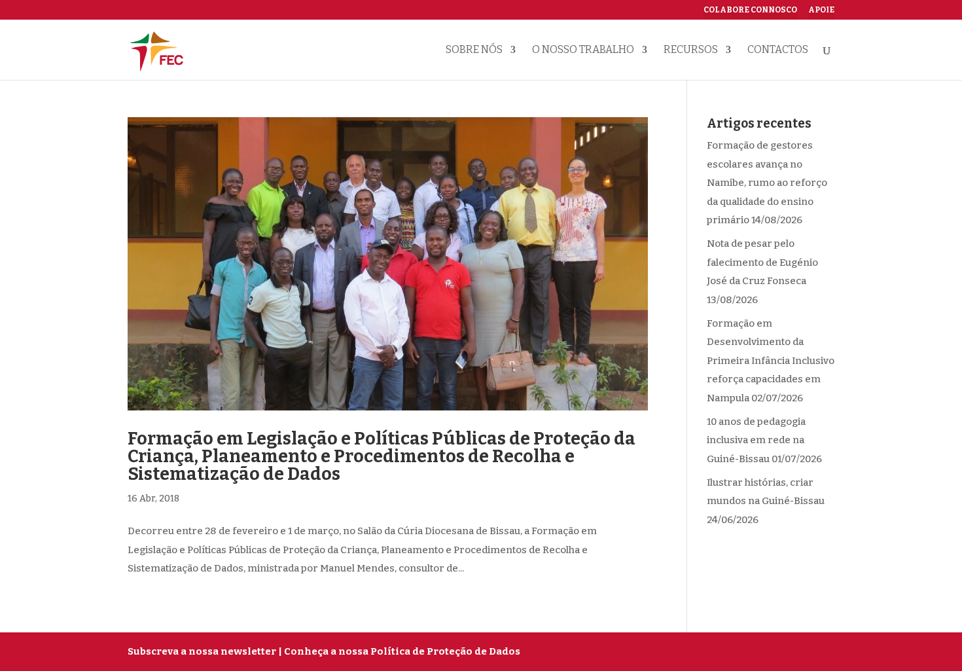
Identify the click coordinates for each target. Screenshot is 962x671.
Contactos (777, 50)
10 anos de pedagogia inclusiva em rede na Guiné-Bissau (756, 440)
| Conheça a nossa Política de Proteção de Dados (399, 651)
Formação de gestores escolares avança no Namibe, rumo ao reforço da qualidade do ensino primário (767, 182)
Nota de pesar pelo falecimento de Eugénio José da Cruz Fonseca (762, 262)
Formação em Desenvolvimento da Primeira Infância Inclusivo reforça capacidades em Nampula (770, 360)
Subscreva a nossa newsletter (202, 651)
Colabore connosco (750, 10)
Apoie (821, 10)
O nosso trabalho (583, 50)
